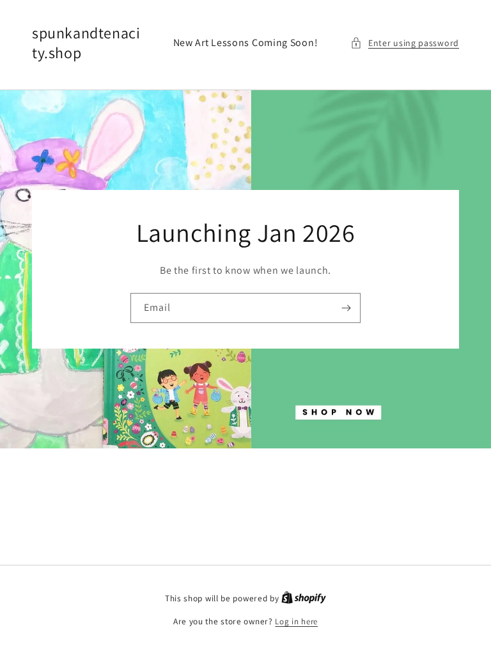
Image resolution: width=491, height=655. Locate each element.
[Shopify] (303, 598)
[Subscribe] (346, 307)
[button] (404, 43)
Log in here (296, 621)
